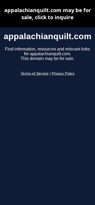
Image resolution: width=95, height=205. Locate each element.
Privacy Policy (63, 73)
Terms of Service (35, 73)
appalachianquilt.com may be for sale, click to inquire (47, 14)
